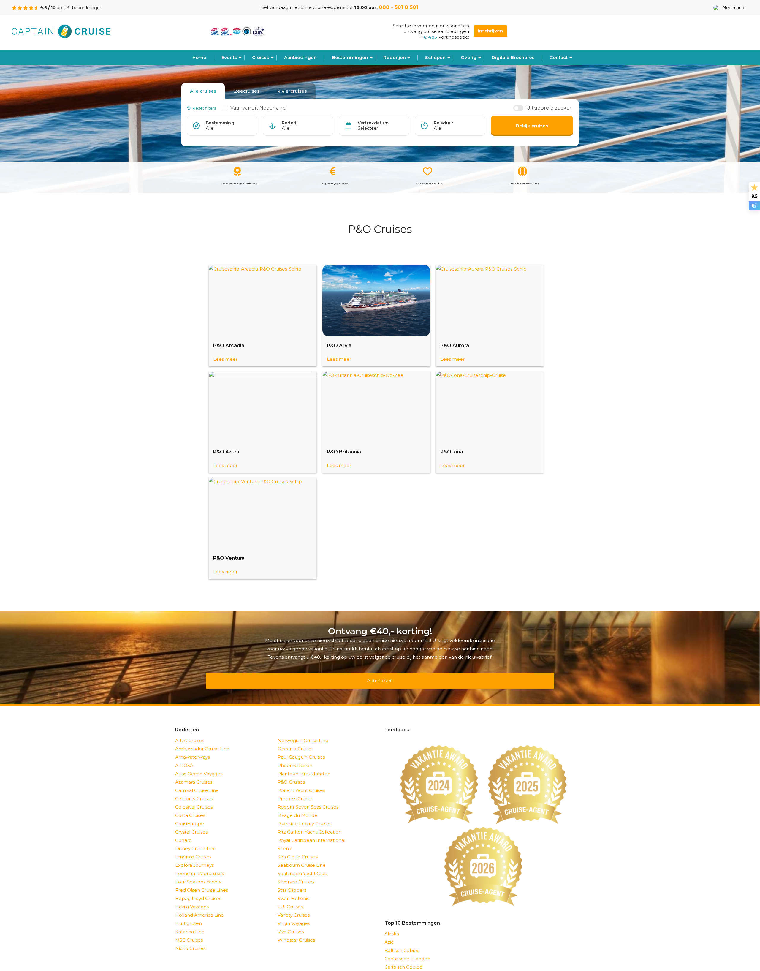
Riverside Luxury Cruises (304, 816)
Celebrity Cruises (194, 791)
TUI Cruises (290, 899)
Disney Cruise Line (195, 841)
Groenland (396, 967)
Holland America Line (199, 907)
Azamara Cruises (193, 774)
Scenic (285, 841)
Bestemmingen (350, 57)
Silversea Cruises (296, 874)
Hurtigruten (188, 915)
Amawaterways (192, 749)
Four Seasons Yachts (198, 874)
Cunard (183, 832)
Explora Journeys (194, 857)
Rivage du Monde (297, 807)
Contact (559, 57)
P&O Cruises (291, 774)
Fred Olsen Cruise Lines (201, 882)
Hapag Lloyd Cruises (198, 890)
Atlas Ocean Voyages (198, 766)
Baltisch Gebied (402, 942)
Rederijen (394, 57)
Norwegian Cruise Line (303, 733)
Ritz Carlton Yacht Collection (309, 824)
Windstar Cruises (296, 932)
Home (199, 57)
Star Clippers (292, 882)
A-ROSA (184, 757)
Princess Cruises (296, 791)
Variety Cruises (294, 907)
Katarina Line (190, 924)
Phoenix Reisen (295, 757)
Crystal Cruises (191, 824)
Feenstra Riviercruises (199, 866)
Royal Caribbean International (311, 832)
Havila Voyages (192, 899)
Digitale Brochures (513, 57)
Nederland (733, 7)
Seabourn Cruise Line (302, 857)
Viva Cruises (291, 924)
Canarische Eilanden (407, 951)
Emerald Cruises (193, 849)
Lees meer (225, 359)
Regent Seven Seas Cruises (308, 799)
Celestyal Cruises (194, 799)
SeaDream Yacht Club (302, 866)
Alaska (391, 926)
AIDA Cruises (189, 733)
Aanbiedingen (300, 57)
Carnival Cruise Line (197, 782)
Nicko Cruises (190, 940)
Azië (389, 934)
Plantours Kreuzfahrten (304, 766)
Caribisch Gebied (403, 959)
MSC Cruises (189, 932)
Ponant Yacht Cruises (301, 782)
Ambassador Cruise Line (202, 741)
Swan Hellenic (294, 890)
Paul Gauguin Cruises (301, 749)
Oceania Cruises (296, 741)
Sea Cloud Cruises (298, 849)
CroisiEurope (189, 816)
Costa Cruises (190, 807)
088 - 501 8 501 (398, 7)
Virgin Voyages (294, 915)
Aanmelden (380, 676)
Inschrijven (490, 31)
